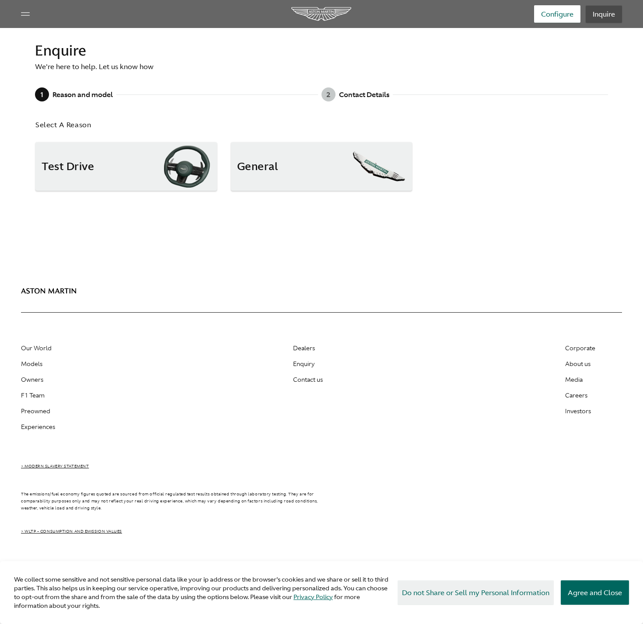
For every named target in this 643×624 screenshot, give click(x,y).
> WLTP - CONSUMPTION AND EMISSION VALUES (71, 531)
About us (578, 364)
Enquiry (304, 364)
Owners (32, 379)
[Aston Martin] (321, 14)
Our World (36, 348)
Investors (578, 411)
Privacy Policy (313, 597)
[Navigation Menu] (25, 14)
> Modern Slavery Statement (55, 466)
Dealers (304, 348)
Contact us (308, 379)
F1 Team (33, 395)
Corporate (580, 348)
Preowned (35, 411)
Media (574, 379)
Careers (576, 395)
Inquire (604, 14)
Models (31, 364)
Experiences (38, 427)
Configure (557, 14)
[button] (126, 166)
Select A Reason (63, 124)
